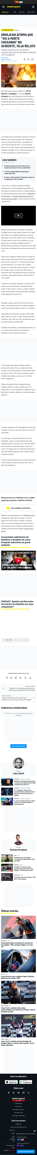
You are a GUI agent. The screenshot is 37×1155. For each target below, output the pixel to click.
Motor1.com (18, 1106)
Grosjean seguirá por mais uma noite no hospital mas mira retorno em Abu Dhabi (17, 167)
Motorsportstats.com (18, 1115)
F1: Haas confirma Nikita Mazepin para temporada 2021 (16, 172)
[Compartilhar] (24, 59)
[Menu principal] (3, 6)
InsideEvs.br (18, 1103)
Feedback (18, 1124)
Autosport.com (18, 1112)
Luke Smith (4, 57)
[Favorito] (28, 59)
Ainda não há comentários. (18, 714)
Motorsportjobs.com (18, 1109)
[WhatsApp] (16, 678)
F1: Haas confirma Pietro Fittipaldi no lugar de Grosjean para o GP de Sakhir (19, 178)
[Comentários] (33, 59)
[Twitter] (11, 678)
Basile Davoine (5, 59)
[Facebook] (7, 678)
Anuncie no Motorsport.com (18, 1127)
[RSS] (28, 1093)
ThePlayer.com (28, 515)
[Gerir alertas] (30, 678)
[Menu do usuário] (33, 7)
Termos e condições (12, 1145)
